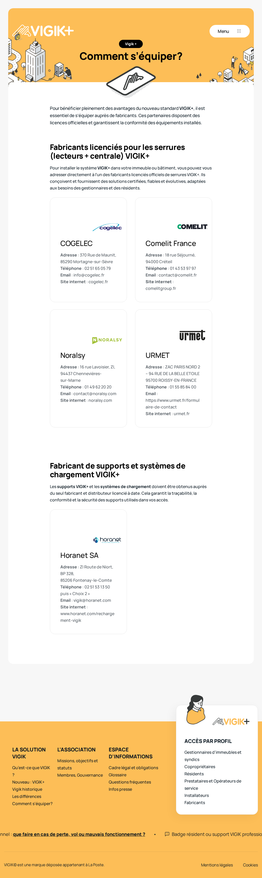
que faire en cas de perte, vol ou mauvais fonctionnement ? (71, 834)
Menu (223, 31)
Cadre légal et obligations (133, 767)
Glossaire (117, 775)
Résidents (194, 774)
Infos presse (120, 789)
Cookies (250, 865)
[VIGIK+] (43, 31)
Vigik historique (27, 789)
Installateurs (196, 795)
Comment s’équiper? (32, 803)
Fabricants (194, 802)
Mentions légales (217, 865)
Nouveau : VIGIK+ (28, 782)
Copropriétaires (199, 766)
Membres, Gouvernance (80, 775)
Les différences (26, 796)
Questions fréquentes (130, 782)
